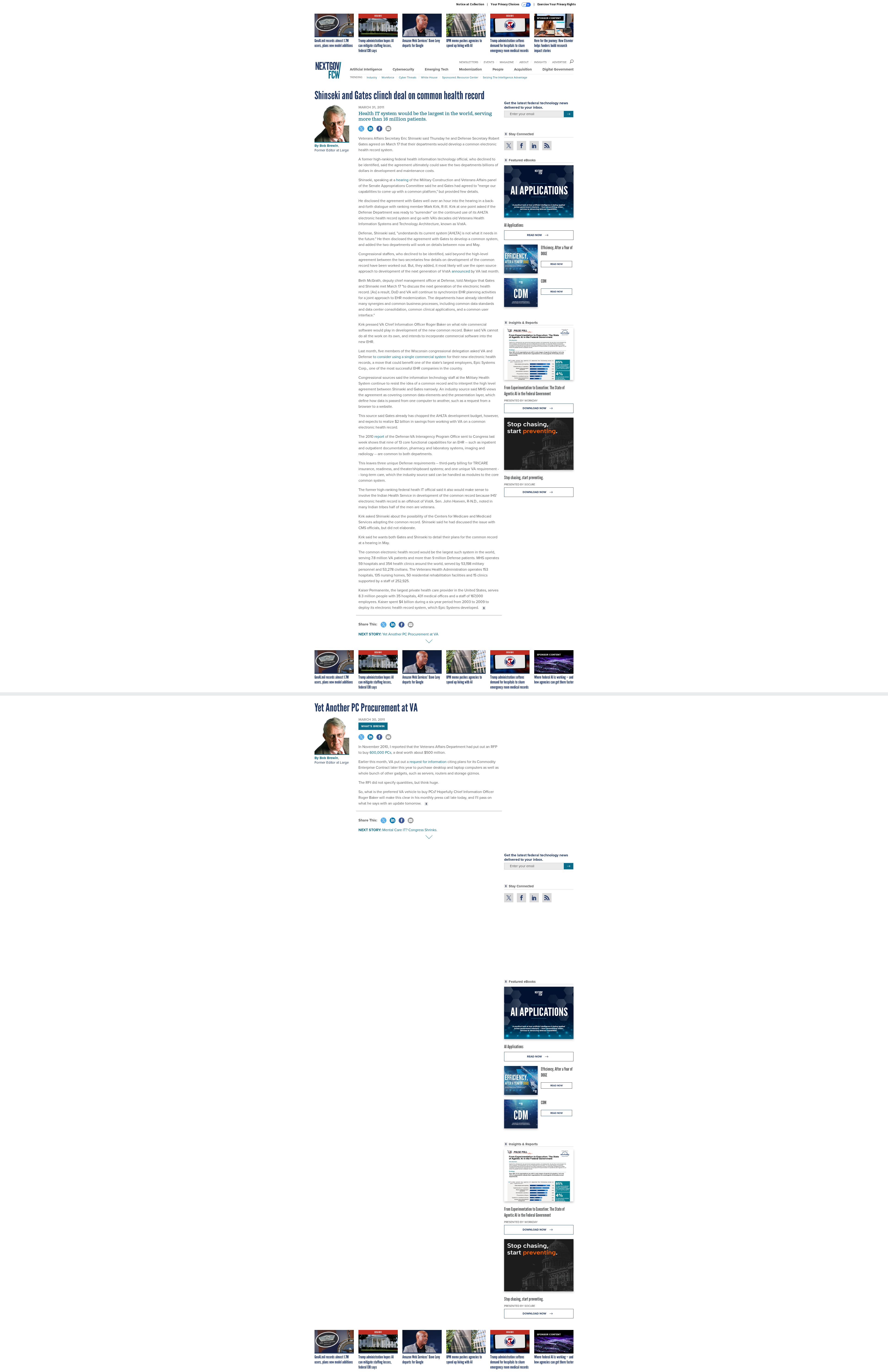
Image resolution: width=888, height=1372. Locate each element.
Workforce (388, 77)
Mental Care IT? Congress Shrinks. (409, 830)
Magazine (507, 62)
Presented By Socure (519, 484)
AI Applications (513, 225)
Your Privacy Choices (505, 4)
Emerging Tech (436, 69)
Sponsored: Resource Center (460, 77)
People (498, 69)
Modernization (470, 69)
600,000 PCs (380, 752)
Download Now (535, 408)
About (524, 62)
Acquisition (523, 69)
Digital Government (558, 69)
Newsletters (468, 62)
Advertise (559, 62)
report (379, 436)
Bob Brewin (329, 145)
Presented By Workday (521, 400)
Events (489, 62)
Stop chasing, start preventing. (523, 477)
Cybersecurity (403, 69)
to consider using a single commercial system (409, 356)
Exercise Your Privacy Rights (556, 4)
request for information (428, 761)
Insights (540, 62)
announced (461, 271)
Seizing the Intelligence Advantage (505, 77)
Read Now (535, 235)
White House (429, 77)
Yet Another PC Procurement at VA (410, 634)
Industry (372, 77)
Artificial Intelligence (366, 69)
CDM (543, 281)
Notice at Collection (470, 4)
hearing (402, 180)
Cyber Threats (407, 77)
